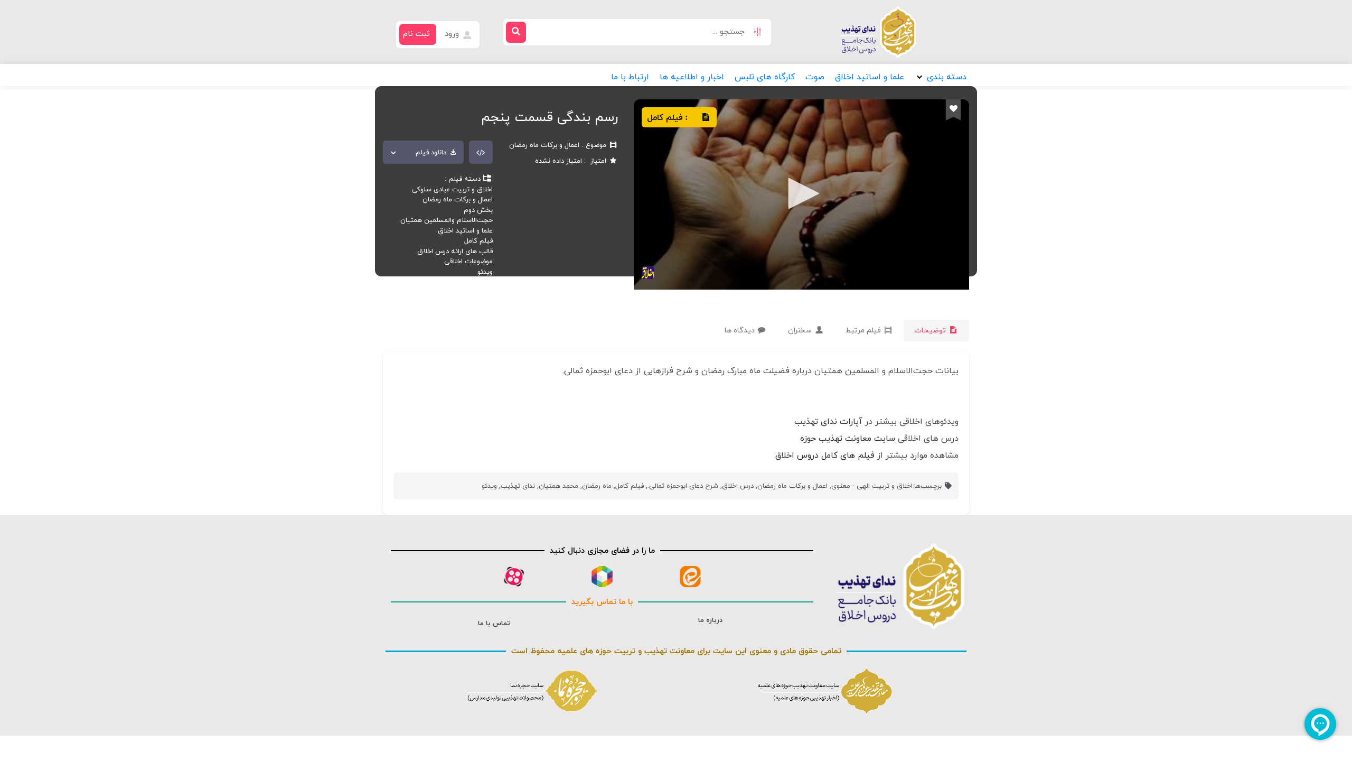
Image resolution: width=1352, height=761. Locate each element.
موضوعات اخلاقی (468, 261)
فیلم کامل (478, 241)
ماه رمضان (597, 486)
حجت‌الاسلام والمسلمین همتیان (446, 220)
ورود (453, 34)
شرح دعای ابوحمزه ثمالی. (682, 486)
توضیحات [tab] (931, 331)
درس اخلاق (738, 486)
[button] (940, 77)
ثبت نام (416, 34)
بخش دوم (478, 210)
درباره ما (710, 620)
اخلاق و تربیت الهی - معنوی (872, 486)
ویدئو (485, 272)
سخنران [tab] (801, 331)
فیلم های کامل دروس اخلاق (825, 455)
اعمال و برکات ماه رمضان (457, 200)
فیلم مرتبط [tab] (864, 331)
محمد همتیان (558, 486)
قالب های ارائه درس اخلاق (455, 251)
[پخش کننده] (800, 194)
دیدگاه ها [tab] (741, 331)
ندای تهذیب (518, 486)
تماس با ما (494, 623)
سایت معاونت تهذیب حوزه (847, 438)
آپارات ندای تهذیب (828, 422)
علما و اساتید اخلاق (465, 231)
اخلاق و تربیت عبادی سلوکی (452, 189)
